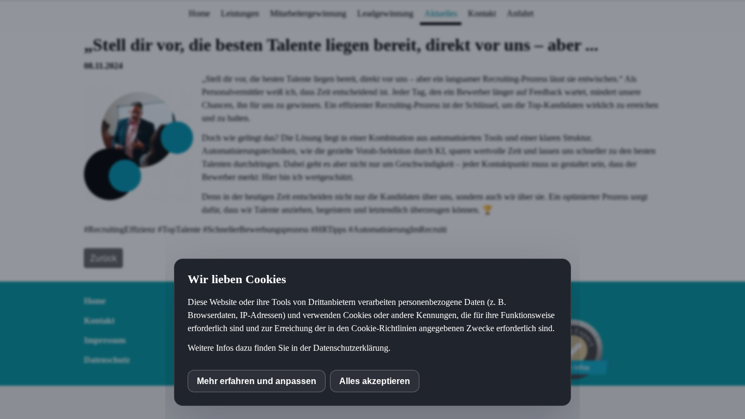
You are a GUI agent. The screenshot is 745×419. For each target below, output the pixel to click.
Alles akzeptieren (374, 381)
